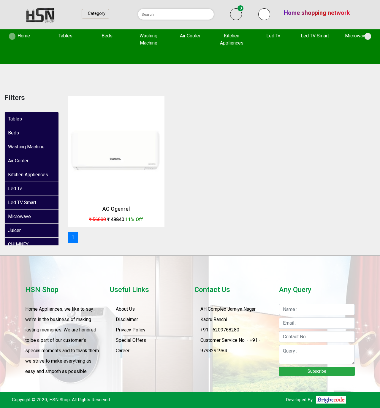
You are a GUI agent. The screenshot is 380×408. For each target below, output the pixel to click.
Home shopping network (317, 12)
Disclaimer (127, 319)
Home (30, 36)
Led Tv (273, 36)
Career (122, 350)
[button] (264, 14)
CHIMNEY (18, 244)
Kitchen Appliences (231, 39)
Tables (65, 36)
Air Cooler (190, 36)
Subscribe (317, 371)
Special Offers (131, 340)
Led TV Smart (315, 36)
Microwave (356, 36)
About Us (125, 309)
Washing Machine (148, 39)
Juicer (14, 230)
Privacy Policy (130, 330)
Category (95, 13)
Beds (107, 36)
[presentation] (12, 36)
